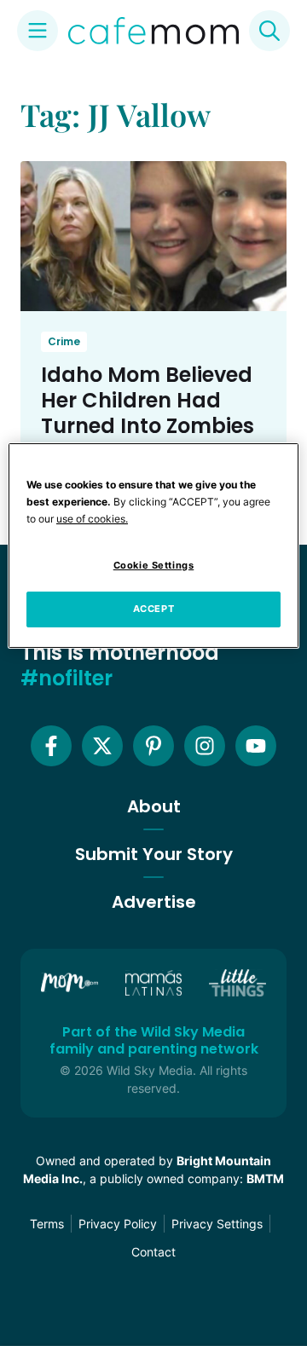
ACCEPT (153, 609)
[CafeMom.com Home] (153, 30)
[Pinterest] (153, 745)
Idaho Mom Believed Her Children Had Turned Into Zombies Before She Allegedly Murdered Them (147, 426)
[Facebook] (51, 745)
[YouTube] (255, 745)
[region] (153, 545)
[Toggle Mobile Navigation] (37, 30)
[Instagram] (204, 745)
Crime (64, 341)
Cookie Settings (153, 565)
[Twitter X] (102, 745)
